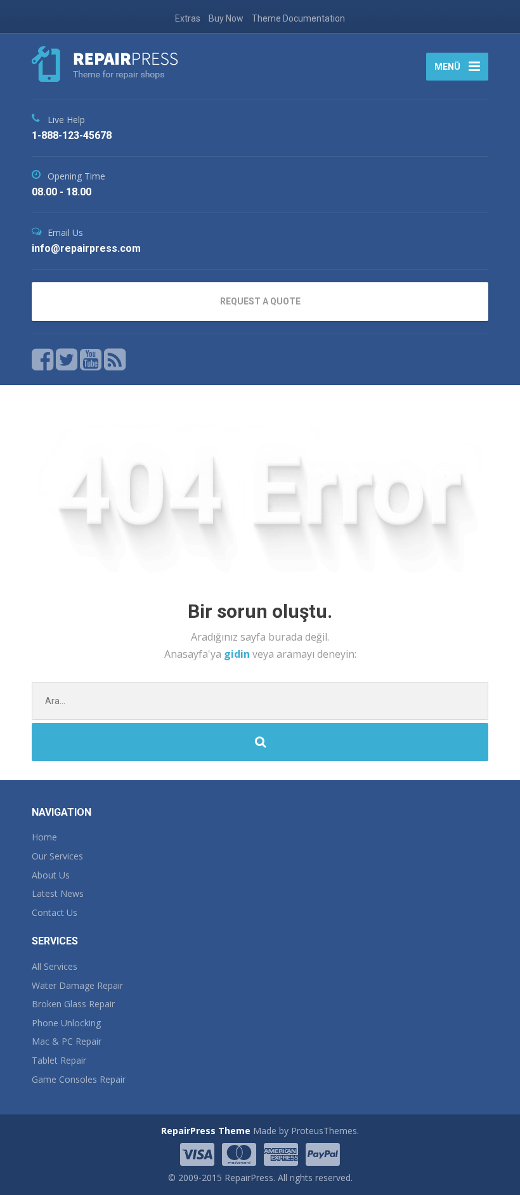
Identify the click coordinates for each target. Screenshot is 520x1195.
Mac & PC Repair (66, 1041)
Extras (187, 18)
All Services (54, 966)
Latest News (58, 893)
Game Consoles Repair (79, 1079)
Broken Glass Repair (73, 1004)
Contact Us (54, 912)
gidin (238, 654)
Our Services (57, 856)
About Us (51, 875)
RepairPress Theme (205, 1131)
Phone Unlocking (66, 1023)
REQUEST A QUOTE (260, 301)
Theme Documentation (298, 18)
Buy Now (226, 18)
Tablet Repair (59, 1060)
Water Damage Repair (77, 985)
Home (44, 837)
